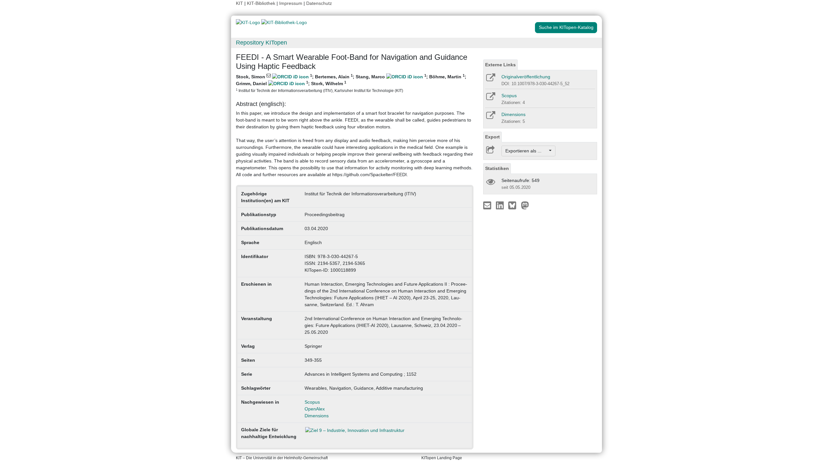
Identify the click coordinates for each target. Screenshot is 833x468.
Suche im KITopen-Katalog (566, 27)
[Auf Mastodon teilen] (525, 205)
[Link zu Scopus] (490, 98)
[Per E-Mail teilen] (488, 205)
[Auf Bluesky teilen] (514, 205)
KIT (239, 3)
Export (492, 136)
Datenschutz (319, 3)
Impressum (290, 3)
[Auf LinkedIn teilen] (501, 205)
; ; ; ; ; (351, 83)
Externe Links (500, 64)
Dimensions (317, 415)
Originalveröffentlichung (525, 76)
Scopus (312, 402)
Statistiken (497, 168)
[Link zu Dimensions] (490, 117)
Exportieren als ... (526, 150)
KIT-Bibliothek (262, 3)
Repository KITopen (261, 42)
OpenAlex (315, 408)
